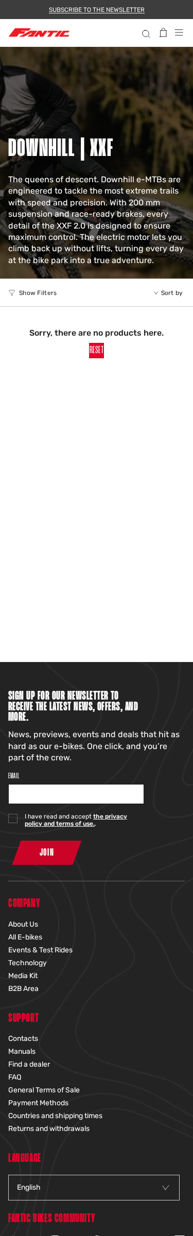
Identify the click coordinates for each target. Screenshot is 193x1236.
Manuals (22, 1051)
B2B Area (23, 988)
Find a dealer (29, 1064)
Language (24, 1158)
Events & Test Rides (40, 950)
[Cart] (163, 32)
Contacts (23, 1038)
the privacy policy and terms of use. (76, 820)
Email (13, 776)
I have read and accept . (76, 820)
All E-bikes (25, 937)
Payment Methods (38, 1103)
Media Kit (23, 975)
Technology (27, 963)
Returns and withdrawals (49, 1128)
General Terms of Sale (44, 1090)
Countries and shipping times (55, 1115)
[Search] (144, 32)
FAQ (14, 1077)
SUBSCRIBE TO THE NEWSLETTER (97, 9)
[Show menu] (179, 32)
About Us (23, 924)
